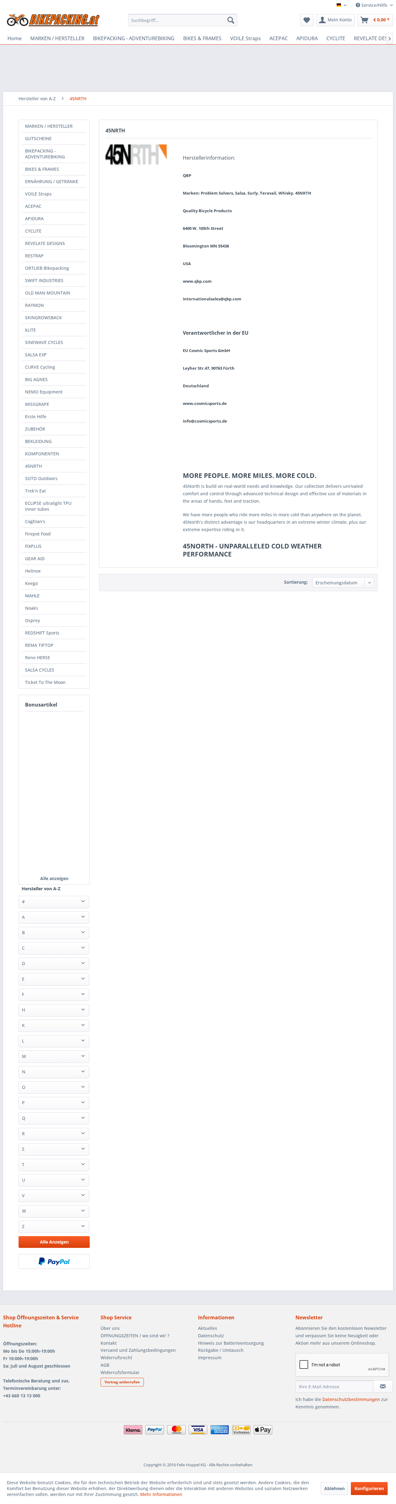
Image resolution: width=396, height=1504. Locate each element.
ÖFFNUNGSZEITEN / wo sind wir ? (135, 1336)
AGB (105, 1365)
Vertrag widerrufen (122, 1382)
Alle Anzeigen (54, 1242)
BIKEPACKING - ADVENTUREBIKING (45, 154)
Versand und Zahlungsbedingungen (138, 1350)
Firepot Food (38, 534)
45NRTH (33, 466)
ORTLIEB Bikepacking (47, 268)
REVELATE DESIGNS (45, 243)
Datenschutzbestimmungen (351, 1399)
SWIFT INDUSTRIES (44, 280)
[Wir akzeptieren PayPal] (54, 1261)
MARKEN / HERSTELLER (49, 126)
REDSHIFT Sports (42, 633)
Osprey (32, 620)
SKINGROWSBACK (43, 317)
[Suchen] (230, 20)
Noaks (31, 608)
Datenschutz (211, 1336)
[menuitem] (182, 20)
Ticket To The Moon (45, 682)
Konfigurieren (369, 1488)
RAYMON (34, 305)
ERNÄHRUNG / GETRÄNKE (51, 181)
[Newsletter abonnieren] (383, 1386)
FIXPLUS (33, 546)
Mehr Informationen (161, 1494)
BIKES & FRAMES (42, 169)
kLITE (30, 330)
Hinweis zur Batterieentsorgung (231, 1343)
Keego (31, 583)
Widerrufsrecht (116, 1357)
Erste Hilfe (35, 416)
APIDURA (34, 218)
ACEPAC (33, 206)
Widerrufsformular (120, 1372)
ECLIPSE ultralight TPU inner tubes (48, 506)
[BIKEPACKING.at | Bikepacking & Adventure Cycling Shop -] (53, 21)
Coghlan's (35, 521)
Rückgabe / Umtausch (220, 1350)
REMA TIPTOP (39, 645)
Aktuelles (207, 1328)
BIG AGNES (36, 379)
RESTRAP (34, 256)
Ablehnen (334, 1488)
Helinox (33, 571)
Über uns (110, 1328)
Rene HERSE (37, 657)
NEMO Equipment (43, 392)
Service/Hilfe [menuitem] (374, 5)
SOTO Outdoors (41, 478)
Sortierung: (296, 582)
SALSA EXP (36, 355)
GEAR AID (35, 558)
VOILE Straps (38, 194)
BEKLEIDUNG (38, 441)
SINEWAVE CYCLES (44, 342)
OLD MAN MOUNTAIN (47, 293)
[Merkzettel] (306, 20)
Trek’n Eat (35, 491)
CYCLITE (33, 231)
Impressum (210, 1357)
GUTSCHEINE (38, 138)
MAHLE (32, 596)
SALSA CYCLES (39, 670)
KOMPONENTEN (42, 454)
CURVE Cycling (40, 367)
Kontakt (109, 1343)
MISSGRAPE (37, 404)
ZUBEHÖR (35, 429)
